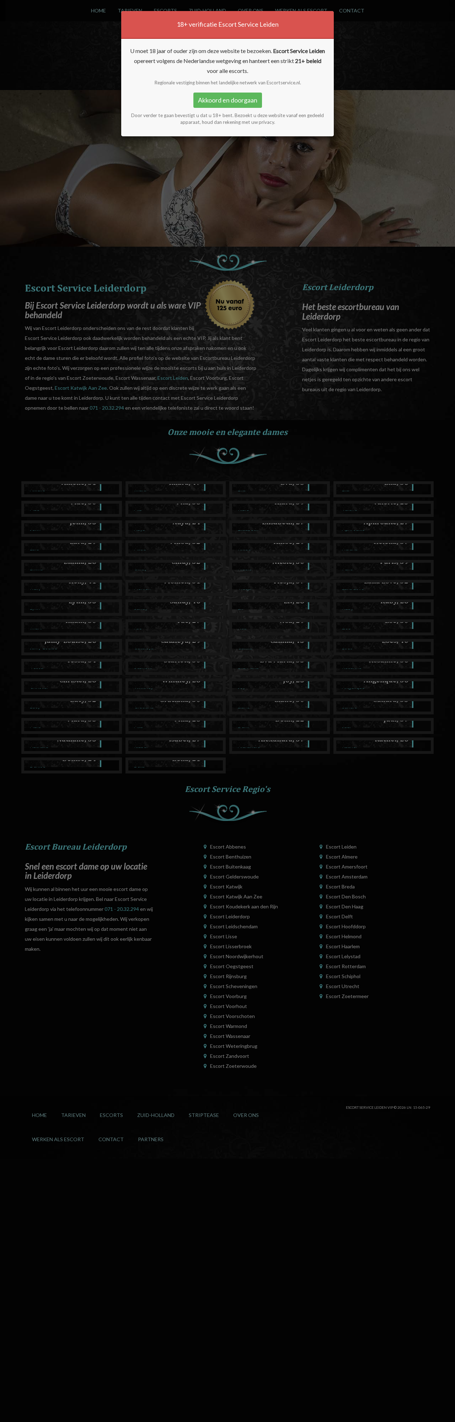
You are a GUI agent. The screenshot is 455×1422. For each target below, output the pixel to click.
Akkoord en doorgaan (227, 100)
